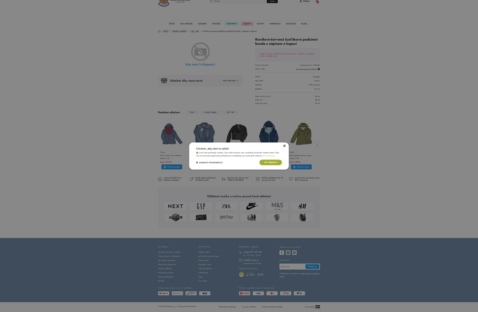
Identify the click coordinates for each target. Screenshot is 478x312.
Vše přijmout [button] (270, 162)
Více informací (269, 155)
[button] (209, 162)
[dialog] (239, 156)
